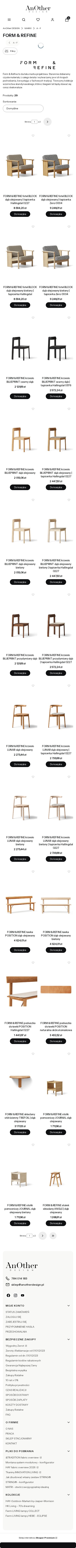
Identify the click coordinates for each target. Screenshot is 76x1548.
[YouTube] (22, 1295)
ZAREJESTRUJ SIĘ (16, 1321)
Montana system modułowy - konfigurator (30, 1462)
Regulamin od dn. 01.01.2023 (22, 1355)
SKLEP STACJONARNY (19, 1438)
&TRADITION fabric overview (22, 1457)
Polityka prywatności (17, 1385)
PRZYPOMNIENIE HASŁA (20, 1326)
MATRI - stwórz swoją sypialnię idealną (27, 1487)
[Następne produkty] (43, 1236)
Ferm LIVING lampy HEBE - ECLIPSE (26, 1515)
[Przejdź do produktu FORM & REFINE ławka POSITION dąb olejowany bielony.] (56, 898)
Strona (28, 121)
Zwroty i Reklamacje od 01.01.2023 (25, 1350)
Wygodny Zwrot (15, 1345)
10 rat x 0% (12, 1380)
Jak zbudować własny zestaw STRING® (28, 1477)
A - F (38, 28)
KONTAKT (11, 1443)
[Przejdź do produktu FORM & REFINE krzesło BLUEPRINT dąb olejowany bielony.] (20, 526)
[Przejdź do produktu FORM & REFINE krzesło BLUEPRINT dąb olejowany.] (20, 435)
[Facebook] (8, 1295)
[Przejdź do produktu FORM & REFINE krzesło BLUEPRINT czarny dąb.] (20, 344)
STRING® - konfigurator (20, 1482)
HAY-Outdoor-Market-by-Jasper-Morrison (30, 1501)
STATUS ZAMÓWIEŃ (17, 1312)
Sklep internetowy (37, 1537)
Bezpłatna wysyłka (16, 1370)
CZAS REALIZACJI (16, 1390)
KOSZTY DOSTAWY (17, 1404)
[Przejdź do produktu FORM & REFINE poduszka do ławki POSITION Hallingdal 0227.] (20, 989)
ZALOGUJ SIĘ (13, 1316)
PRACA (10, 1433)
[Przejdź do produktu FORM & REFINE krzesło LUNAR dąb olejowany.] (20, 712)
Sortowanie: (10, 101)
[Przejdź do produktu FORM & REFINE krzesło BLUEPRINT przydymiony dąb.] (20, 621)
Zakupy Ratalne (15, 1375)
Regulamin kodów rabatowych (23, 1360)
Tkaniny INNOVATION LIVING (22, 1472)
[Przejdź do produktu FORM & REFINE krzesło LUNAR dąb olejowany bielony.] (20, 803)
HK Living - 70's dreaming (20, 1506)
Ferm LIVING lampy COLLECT (23, 1511)
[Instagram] (15, 1295)
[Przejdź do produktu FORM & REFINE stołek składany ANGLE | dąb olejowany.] (56, 1171)
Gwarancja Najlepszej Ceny (21, 1365)
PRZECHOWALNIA (16, 1331)
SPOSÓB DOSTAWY (17, 1395)
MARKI (28, 28)
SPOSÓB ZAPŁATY (16, 1399)
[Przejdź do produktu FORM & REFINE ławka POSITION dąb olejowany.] (20, 898)
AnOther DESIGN (11, 28)
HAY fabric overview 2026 (21, 1467)
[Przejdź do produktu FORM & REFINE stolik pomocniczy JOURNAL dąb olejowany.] (56, 1080)
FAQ (8, 1414)
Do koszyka (20, 214)
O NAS (9, 1428)
